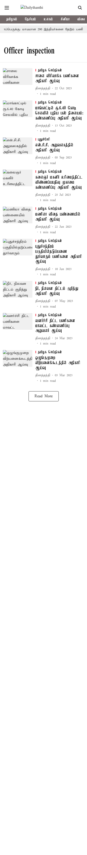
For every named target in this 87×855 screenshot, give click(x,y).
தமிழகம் (11, 19)
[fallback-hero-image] (19, 82)
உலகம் (48, 19)
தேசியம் (30, 19)
